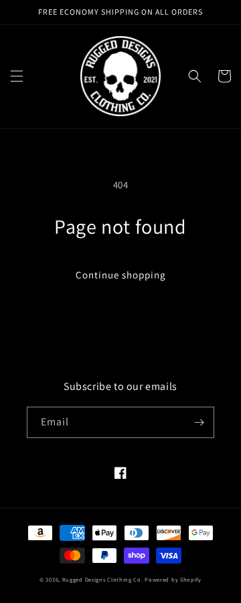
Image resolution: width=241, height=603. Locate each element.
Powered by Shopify (173, 579)
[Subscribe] (199, 422)
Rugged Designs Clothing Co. (102, 579)
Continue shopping (121, 274)
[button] (16, 76)
